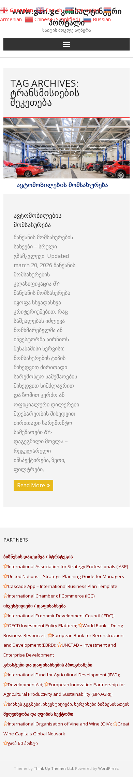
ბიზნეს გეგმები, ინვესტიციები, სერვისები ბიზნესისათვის (69, 704)
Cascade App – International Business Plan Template (63, 586)
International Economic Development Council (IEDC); (61, 616)
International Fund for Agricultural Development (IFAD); (64, 675)
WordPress (108, 768)
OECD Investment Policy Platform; (43, 625)
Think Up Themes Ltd (53, 768)
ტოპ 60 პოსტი (23, 743)
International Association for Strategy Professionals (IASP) (68, 566)
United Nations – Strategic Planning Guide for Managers (66, 576)
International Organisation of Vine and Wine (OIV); (60, 724)
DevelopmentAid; (26, 684)
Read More (31, 485)
